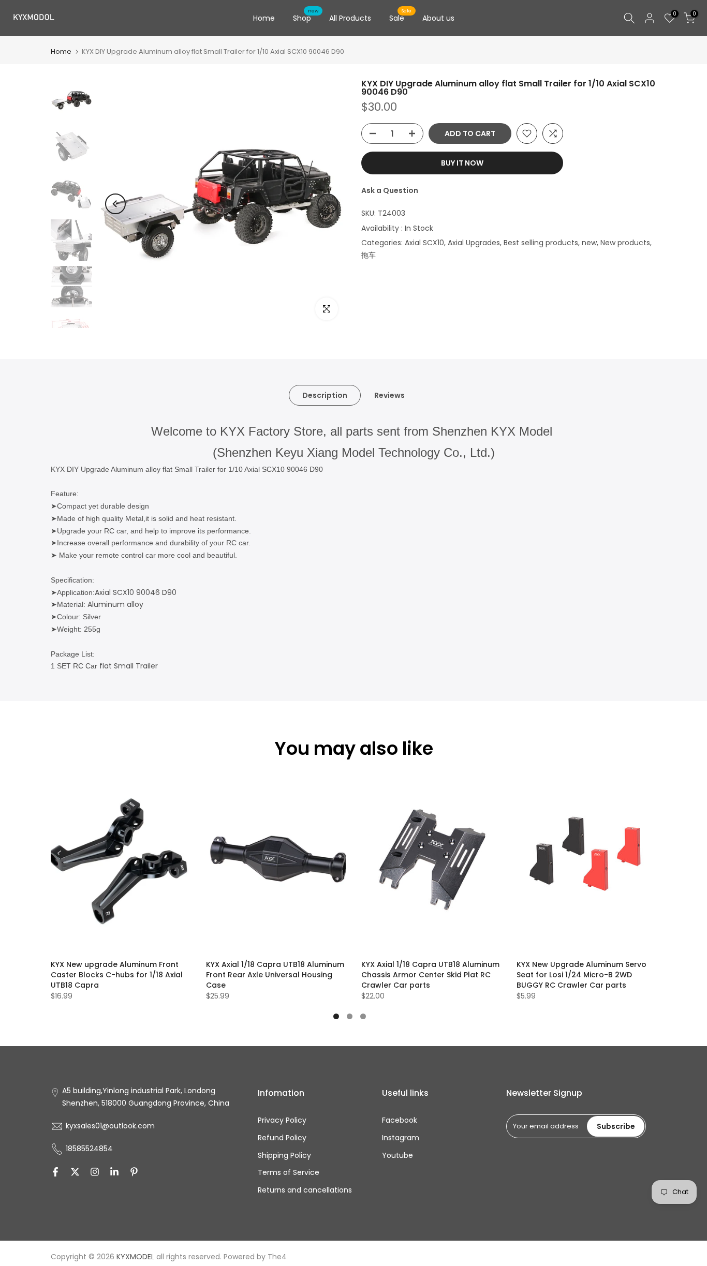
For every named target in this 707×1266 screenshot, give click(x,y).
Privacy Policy (282, 1120)
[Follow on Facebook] (55, 1172)
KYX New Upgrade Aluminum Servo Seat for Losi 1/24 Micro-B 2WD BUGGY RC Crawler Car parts (581, 974)
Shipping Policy (284, 1155)
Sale (400, 17)
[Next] (327, 203)
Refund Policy (282, 1138)
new (589, 242)
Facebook (399, 1120)
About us (438, 18)
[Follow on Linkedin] (114, 1172)
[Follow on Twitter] (75, 1172)
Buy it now (462, 163)
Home (264, 18)
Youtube (397, 1155)
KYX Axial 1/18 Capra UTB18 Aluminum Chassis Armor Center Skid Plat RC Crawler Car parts (430, 974)
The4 (277, 1257)
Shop (306, 17)
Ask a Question (389, 190)
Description (324, 395)
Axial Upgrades (474, 242)
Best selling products (541, 242)
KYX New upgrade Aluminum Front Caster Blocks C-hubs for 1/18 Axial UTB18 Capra (117, 974)
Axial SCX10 (424, 242)
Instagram (400, 1138)
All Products (350, 18)
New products (625, 242)
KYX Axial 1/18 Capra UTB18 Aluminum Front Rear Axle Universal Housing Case (275, 974)
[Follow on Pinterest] (134, 1172)
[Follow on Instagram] (94, 1172)
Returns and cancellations (305, 1190)
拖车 (368, 255)
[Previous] (115, 203)
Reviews (389, 395)
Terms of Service (288, 1172)
